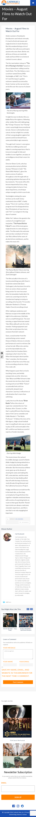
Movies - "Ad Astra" (17, 715)
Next (31, 609)
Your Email (24, 661)
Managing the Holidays (17, 753)
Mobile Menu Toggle (33, 3)
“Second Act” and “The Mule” (17, 766)
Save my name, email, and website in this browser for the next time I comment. (17, 673)
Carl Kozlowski (19, 519)
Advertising (12, 814)
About (19, 814)
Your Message (9, 648)
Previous (28, 609)
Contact (24, 814)
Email (3, 783)
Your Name (8, 661)
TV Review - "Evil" (17, 727)
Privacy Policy (29, 812)
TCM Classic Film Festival (17, 740)
